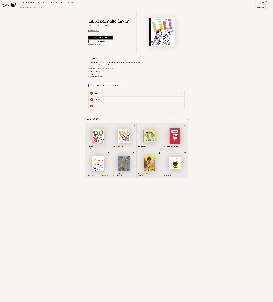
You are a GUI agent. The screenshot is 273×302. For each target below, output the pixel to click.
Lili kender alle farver (99, 76)
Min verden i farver (91, 174)
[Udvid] (114, 68)
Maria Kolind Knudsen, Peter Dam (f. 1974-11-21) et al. (175, 148)
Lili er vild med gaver (118, 146)
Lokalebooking (58, 2)
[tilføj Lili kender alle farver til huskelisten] (89, 17)
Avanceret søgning (260, 7)
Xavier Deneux (167, 175)
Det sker (22, 2)
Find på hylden (100, 41)
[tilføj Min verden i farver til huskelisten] (108, 153)
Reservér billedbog (100, 37)
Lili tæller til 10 (90, 146)
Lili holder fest (110, 68)
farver (97, 71)
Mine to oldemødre (143, 174)
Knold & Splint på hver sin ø (119, 174)
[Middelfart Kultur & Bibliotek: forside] (9, 5)
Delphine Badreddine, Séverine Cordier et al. (97, 175)
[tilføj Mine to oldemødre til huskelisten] (159, 153)
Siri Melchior (107, 26)
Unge (42, 2)
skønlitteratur (100, 74)
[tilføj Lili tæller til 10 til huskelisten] (108, 126)
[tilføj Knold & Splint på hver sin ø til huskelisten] (134, 153)
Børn (38, 2)
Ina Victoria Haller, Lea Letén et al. (146, 148)
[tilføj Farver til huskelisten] (185, 153)
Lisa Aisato (140, 175)
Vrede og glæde (142, 146)
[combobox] (137, 7)
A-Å (65, 2)
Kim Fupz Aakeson (96, 26)
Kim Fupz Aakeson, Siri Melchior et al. (96, 148)
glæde (100, 71)
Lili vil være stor (98, 68)
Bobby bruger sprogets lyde (171, 146)
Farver (165, 174)
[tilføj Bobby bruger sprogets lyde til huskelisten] (185, 126)
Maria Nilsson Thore (117, 175)
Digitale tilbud (30, 2)
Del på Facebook (99, 85)
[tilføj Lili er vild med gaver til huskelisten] (134, 126)
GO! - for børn (72, 2)
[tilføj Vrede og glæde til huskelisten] (159, 126)
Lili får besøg (104, 68)
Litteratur (49, 2)
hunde (94, 71)
